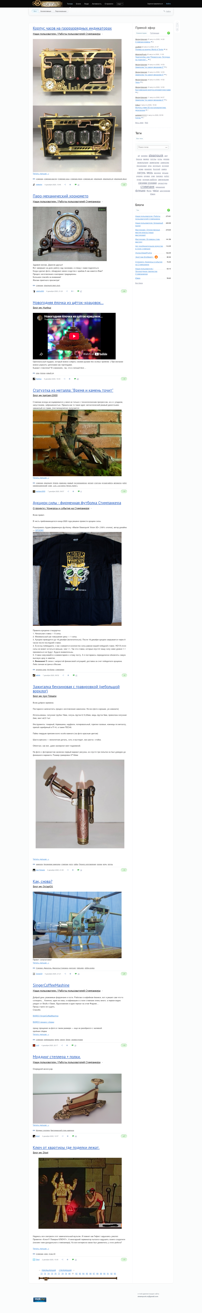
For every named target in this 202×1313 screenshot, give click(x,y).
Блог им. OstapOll (43, 886)
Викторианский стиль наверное (62, 1130)
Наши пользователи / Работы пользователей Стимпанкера (147, 217)
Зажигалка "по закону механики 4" (149, 100)
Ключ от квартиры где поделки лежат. (66, 1147)
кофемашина (49, 1039)
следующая (65, 1270)
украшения (160, 187)
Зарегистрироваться (155, 3)
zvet (37, 1045)
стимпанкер (59, 669)
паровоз (159, 176)
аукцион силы (41, 669)
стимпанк (147, 186)
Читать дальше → (41, 173)
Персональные (60, 11)
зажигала (39, 864)
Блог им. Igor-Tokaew (44, 696)
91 (108, 1273)
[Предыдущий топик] (177, 24)
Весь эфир (139, 122)
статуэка (97, 483)
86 (90, 1273)
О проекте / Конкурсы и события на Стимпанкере (148, 263)
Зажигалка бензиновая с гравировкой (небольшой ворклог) (76, 689)
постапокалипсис (80, 483)
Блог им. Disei (40, 1152)
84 (83, 1273)
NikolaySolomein (141, 39)
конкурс (148, 169)
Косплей (156, 169)
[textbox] (153, 147)
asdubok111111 (141, 115)
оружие (147, 176)
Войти (168, 3)
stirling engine (89, 968)
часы (156, 190)
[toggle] (102, 34)
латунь (141, 172)
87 (94, 1273)
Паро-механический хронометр (60, 195)
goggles (144, 155)
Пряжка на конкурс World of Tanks (149, 49)
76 (55, 1273)
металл (90, 483)
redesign (39, 184)
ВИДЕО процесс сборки (43, 1022)
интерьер (157, 165)
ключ (46, 1254)
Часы (137, 82)
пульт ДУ (52, 1254)
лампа (164, 169)
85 (87, 1273)
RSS (146, 122)
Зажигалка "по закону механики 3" (149, 74)
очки (153, 176)
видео (146, 158)
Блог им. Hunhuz (42, 307)
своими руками (147, 183)
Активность (96, 3)
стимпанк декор (76, 179)
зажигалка (154, 162)
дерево (166, 159)
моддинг (157, 172)
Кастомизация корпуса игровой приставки (153, 89)
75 (52, 1273)
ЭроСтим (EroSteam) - (144, 257)
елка (37, 373)
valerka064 (40, 291)
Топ (137, 210)
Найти (168, 11)
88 (97, 1273)
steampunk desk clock (52, 285)
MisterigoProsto (141, 54)
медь (150, 172)
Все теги (139, 138)
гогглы (153, 158)
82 (76, 1273)
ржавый (70, 483)
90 (104, 1273)
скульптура (162, 183)
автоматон (118, 483)
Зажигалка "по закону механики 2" (149, 67)
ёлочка (42, 373)
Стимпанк (39, 1254)
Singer (68, 1039)
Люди (86, 3)
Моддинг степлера (43, 1130)
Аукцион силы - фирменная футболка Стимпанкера (77, 502)
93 (115, 1273)
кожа (141, 169)
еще (119, 3)
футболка (50, 669)
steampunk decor (120, 179)
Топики (70, 3)
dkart (38, 1136)
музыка (165, 172)
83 (80, 1273)
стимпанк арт (88, 179)
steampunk (156, 155)
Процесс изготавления (87, 864)
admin (38, 675)
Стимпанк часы (64, 179)
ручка (139, 179)
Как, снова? (42, 881)
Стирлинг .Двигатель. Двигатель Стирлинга (52, 968)
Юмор (152, 194)
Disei (37, 1259)
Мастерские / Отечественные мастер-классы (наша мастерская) (147, 232)
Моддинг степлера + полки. (57, 1056)
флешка (140, 190)
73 (45, 1273)
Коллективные (46, 11)
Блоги (78, 3)
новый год (50, 373)
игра (150, 165)
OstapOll (39, 973)
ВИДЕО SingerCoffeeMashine (45, 1015)
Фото (149, 190)
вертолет (72, 968)
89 (101, 1273)
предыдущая (49, 1270)
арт (166, 155)
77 (59, 1273)
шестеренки (165, 190)
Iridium (137, 105)
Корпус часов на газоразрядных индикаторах (72, 28)
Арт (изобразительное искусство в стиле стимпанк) (149, 247)
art (139, 155)
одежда (139, 176)
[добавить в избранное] (70, 184)
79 (66, 1273)
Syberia (55, 483)
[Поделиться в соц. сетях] (65, 184)
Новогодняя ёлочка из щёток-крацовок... (68, 302)
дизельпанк (142, 162)
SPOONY (39, 530)
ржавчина (62, 483)
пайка (76, 864)
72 (42, 1273)
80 (69, 1273)
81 (73, 1273)
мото (71, 864)
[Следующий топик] (177, 28)
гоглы (159, 159)
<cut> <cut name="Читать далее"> (65, 485)
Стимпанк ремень (142, 42)
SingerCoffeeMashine (51, 985)
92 (111, 1273)
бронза (139, 159)
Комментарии (141, 33)
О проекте (109, 3)
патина (99, 864)
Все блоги (139, 283)
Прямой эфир (145, 28)
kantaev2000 (40, 491)
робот (166, 176)
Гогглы (138, 117)
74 (48, 1273)
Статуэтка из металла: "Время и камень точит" (73, 390)
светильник (163, 179)
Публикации (154, 33)
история (165, 165)
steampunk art (108, 179)
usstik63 (138, 47)
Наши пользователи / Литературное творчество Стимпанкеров (146, 271)
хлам (50, 485)
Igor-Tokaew (40, 870)
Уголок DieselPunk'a (143, 252)
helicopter (80, 968)
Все (35, 11)
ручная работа (150, 179)
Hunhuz (39, 378)
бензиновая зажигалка (52, 864)
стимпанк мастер (50, 179)
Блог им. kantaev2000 (45, 395)
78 (63, 1273)
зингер (62, 1039)
